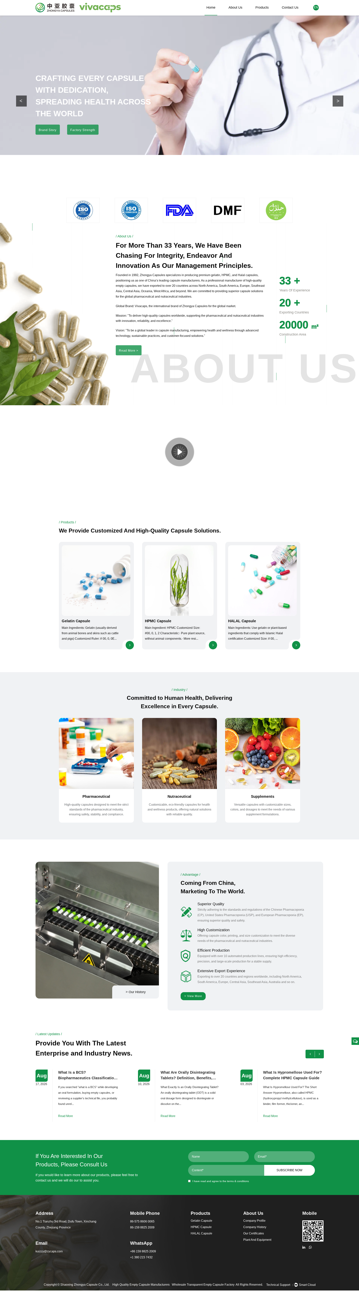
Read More (65, 1116)
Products (262, 7)
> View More (193, 996)
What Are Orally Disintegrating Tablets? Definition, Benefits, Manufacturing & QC (85, 1075)
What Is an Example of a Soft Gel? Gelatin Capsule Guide (289, 1075)
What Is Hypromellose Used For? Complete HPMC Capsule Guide (190, 1075)
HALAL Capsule (242, 621)
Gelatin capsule (76, 621)
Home (210, 7)
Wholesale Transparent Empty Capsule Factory (203, 1284)
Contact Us (290, 7)
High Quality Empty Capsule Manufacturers (141, 1284)
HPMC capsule (158, 621)
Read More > (128, 350)
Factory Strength (82, 124)
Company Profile (254, 1220)
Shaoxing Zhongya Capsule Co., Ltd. (84, 1284)
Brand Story (47, 124)
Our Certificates (253, 1233)
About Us (235, 7)
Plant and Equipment (257, 1239)
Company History (254, 1227)
